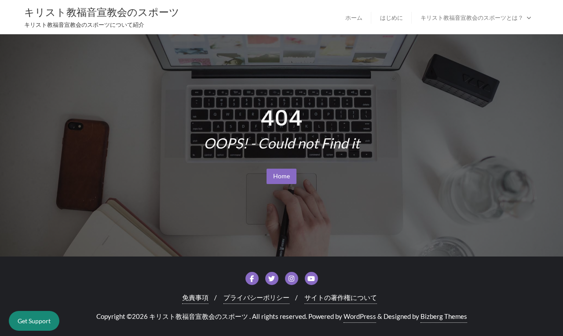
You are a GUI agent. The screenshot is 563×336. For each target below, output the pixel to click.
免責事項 (195, 297)
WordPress (360, 316)
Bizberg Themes (443, 316)
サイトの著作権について (340, 297)
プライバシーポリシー (256, 297)
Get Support (34, 321)
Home (281, 176)
